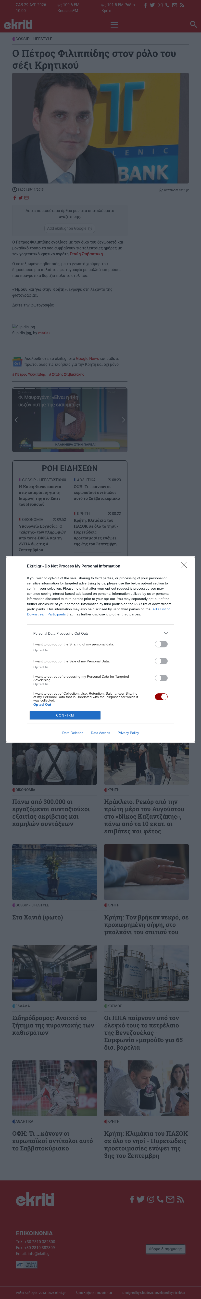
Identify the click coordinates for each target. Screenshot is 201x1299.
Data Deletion (72, 733)
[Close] (185, 566)
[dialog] (100, 649)
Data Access (100, 733)
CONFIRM (65, 715)
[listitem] (100, 633)
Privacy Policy (128, 733)
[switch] (161, 644)
